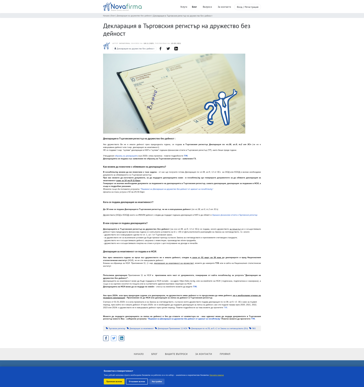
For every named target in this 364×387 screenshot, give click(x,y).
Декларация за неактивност (141, 328)
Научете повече (217, 375)
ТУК (225, 307)
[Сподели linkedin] (176, 48)
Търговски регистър (116, 328)
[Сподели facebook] (160, 48)
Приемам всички (114, 381)
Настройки (157, 381)
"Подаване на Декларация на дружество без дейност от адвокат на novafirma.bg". (176, 189)
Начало (106, 15)
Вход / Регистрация (247, 7)
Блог (113, 15)
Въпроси (207, 6)
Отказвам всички (137, 381)
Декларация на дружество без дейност (134, 15)
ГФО (253, 328)
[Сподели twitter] (168, 48)
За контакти (224, 6)
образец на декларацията (126, 155)
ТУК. (253, 318)
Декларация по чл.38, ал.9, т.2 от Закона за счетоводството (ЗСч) (219, 328)
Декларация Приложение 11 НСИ (172, 328)
